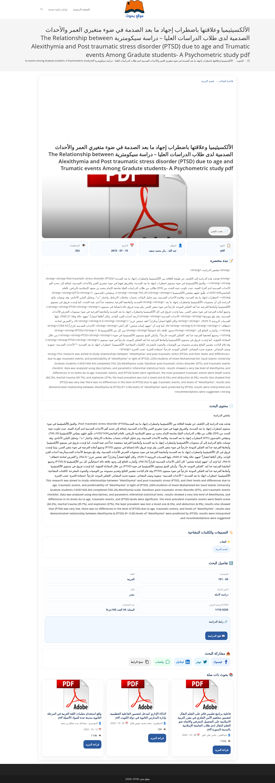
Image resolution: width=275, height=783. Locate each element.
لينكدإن (180, 662)
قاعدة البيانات (226, 81)
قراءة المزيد (221, 750)
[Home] (248, 60)
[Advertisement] (137, 113)
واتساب (159, 662)
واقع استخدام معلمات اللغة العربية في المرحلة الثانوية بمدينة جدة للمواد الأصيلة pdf (74, 715)
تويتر (198, 662)
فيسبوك (217, 662)
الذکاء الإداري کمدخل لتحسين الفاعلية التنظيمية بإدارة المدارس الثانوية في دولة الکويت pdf (138, 715)
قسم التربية (207, 81)
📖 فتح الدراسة (216, 636)
